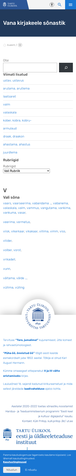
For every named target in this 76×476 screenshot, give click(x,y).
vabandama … (41, 203)
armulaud (10, 128)
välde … (21, 278)
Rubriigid (9, 166)
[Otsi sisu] (60, 5)
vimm (54, 231)
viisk (6, 231)
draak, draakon (13, 136)
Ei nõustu (31, 470)
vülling (19, 287)
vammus (33, 208)
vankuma (9, 212)
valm (21, 208)
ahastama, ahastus (16, 144)
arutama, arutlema (16, 88)
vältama (9, 278)
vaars (7, 203)
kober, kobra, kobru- (17, 120)
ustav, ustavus (13, 80)
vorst (17, 250)
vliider (7, 240)
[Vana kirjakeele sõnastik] (10, 4)
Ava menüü (70, 4)
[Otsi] (66, 67)
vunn (6, 269)
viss (62, 231)
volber (7, 250)
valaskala (10, 208)
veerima (9, 222)
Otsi (6, 60)
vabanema (60, 203)
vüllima (8, 287)
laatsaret (9, 96)
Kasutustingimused (15, 462)
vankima (64, 208)
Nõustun (11, 470)
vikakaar (32, 231)
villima (44, 231)
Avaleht (11, 45)
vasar (22, 212)
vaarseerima (22, 203)
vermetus (23, 222)
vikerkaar (17, 231)
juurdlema (10, 152)
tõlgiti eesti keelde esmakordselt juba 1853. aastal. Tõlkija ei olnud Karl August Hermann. (35, 358)
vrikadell (9, 259)
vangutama (49, 208)
